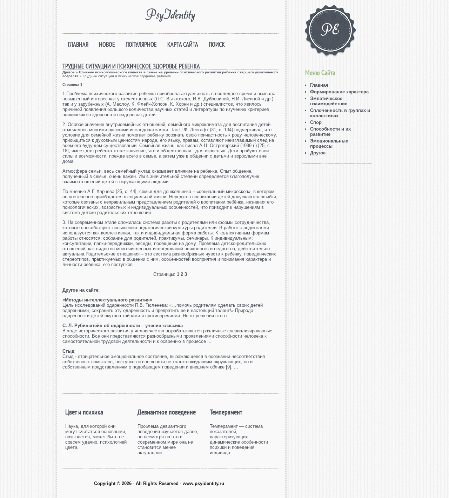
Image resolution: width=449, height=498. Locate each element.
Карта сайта (182, 44)
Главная (78, 44)
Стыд (68, 351)
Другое (68, 72)
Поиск (217, 44)
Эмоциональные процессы (329, 143)
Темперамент (226, 412)
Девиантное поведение (167, 412)
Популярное (141, 44)
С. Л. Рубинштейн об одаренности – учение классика (122, 325)
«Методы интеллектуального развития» (107, 300)
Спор (316, 122)
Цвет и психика (84, 412)
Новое (107, 44)
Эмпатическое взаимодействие (328, 101)
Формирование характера (339, 91)
